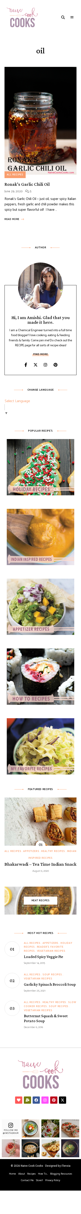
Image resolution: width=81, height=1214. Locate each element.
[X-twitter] (62, 1100)
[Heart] (18, 1100)
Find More (40, 354)
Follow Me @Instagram (11, 1131)
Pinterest (55, 365)
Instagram (45, 365)
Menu (72, 17)
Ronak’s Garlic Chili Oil (27, 184)
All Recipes (15, 175)
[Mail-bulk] (27, 1100)
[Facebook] (36, 1100)
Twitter (35, 365)
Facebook (25, 365)
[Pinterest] (53, 1100)
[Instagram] (45, 1100)
